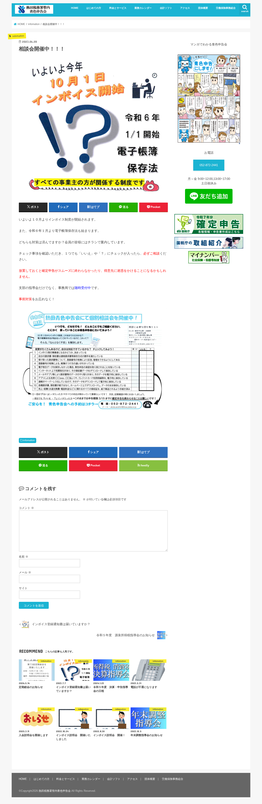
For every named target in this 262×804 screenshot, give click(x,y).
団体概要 (203, 8)
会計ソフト (166, 8)
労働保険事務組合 (226, 8)
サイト (23, 588)
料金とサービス (117, 8)
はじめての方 (93, 8)
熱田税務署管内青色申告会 (55, 790)
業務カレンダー (143, 8)
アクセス (185, 8)
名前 (23, 556)
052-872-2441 (209, 165)
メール (25, 572)
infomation (29, 440)
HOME (74, 8)
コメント (26, 508)
